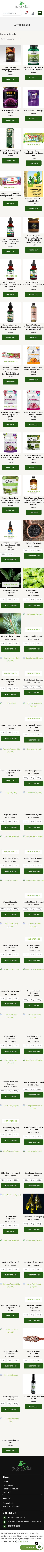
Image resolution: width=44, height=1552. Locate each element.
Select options (10, 560)
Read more (34, 163)
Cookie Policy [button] (22, 1541)
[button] (40, 13)
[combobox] (11, 13)
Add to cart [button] (10, 80)
